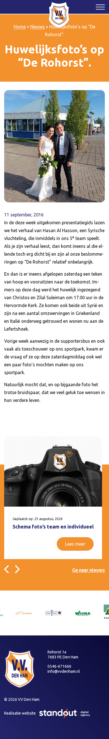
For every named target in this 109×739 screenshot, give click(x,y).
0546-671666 (59, 666)
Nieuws (37, 26)
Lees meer (75, 543)
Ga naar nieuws (88, 570)
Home (20, 26)
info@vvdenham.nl (64, 671)
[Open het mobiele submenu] (100, 6)
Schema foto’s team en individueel (53, 526)
